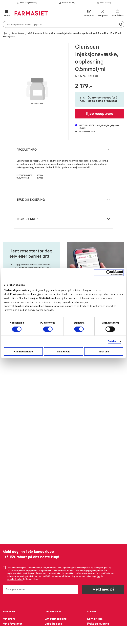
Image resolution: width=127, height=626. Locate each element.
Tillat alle (104, 351)
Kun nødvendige (23, 351)
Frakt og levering (98, 624)
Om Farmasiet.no (56, 619)
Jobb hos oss (53, 624)
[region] (37, 90)
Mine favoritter (12, 624)
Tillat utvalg (63, 351)
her (98, 576)
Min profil (9, 619)
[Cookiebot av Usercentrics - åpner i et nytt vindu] (108, 272)
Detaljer (112, 341)
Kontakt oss (95, 619)
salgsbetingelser (15, 579)
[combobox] (63, 24)
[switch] (48, 329)
